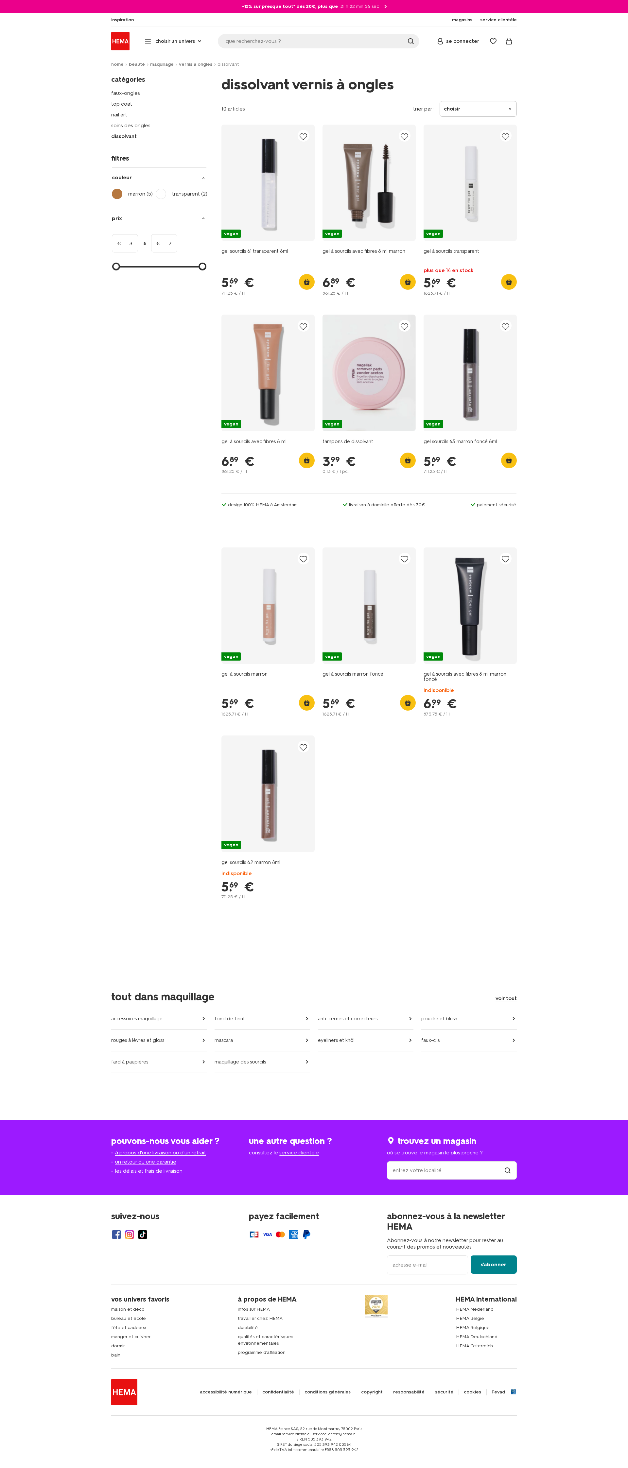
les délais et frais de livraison (149, 1171)
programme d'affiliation (262, 1352)
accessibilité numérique (226, 1392)
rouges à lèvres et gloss (137, 1040)
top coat (121, 104)
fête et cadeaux (129, 1327)
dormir (118, 1346)
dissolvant (124, 136)
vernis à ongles (195, 64)
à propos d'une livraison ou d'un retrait (160, 1152)
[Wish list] (493, 41)
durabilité (248, 1327)
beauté (137, 64)
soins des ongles (130, 125)
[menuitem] (122, 20)
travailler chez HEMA (260, 1318)
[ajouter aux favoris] (303, 136)
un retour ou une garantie (145, 1162)
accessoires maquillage (137, 1019)
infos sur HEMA (254, 1309)
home (117, 64)
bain (115, 1355)
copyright (372, 1392)
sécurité (444, 1392)
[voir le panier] (509, 41)
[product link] (268, 183)
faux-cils (430, 1040)
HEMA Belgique (473, 1327)
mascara (224, 1040)
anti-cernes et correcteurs (347, 1019)
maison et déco (128, 1309)
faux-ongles (125, 93)
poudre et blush (439, 1019)
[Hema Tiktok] (142, 1234)
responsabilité (409, 1392)
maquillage (162, 64)
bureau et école (128, 1318)
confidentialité (278, 1392)
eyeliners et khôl (336, 1040)
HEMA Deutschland (476, 1336)
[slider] (116, 266)
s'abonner (493, 1264)
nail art (119, 115)
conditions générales (328, 1392)
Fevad (498, 1392)
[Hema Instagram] (129, 1234)
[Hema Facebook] (116, 1234)
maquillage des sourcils (240, 1062)
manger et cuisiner (131, 1336)
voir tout (506, 998)
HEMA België (470, 1318)
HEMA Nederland (475, 1309)
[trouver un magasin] (508, 1170)
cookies (472, 1392)
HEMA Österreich (474, 1346)
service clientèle (299, 1152)
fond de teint (230, 1019)
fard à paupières (129, 1062)
